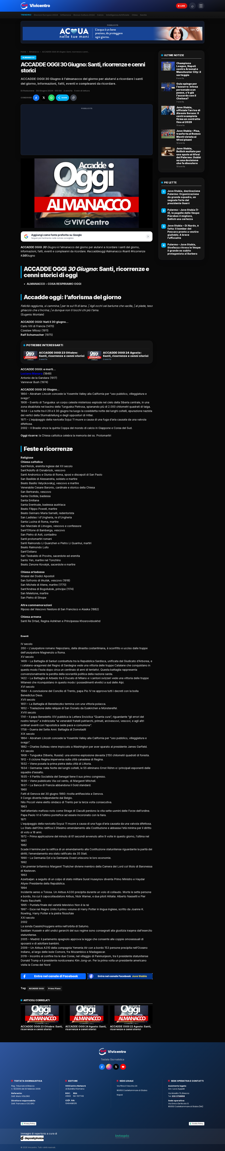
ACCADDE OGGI (36, 988)
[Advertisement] (87, 131)
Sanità (143, 15)
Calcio (100, 15)
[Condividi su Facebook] (36, 97)
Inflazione (65, 15)
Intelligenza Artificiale (117, 15)
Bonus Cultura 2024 (84, 15)
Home (23, 52)
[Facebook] (102, 1067)
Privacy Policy (29, 1123)
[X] (116, 1067)
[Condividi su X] (44, 97)
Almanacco (34, 52)
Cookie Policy (197, 1123)
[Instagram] (109, 1067)
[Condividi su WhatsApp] (51, 97)
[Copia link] (73, 97)
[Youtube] (123, 1067)
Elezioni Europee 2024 (46, 15)
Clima (135, 15)
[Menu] (201, 5)
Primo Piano (54, 988)
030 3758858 (178, 1096)
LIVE (182, 6)
